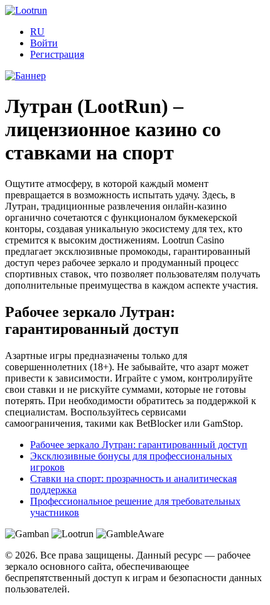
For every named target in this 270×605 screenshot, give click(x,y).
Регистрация (57, 54)
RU (37, 31)
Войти (44, 43)
